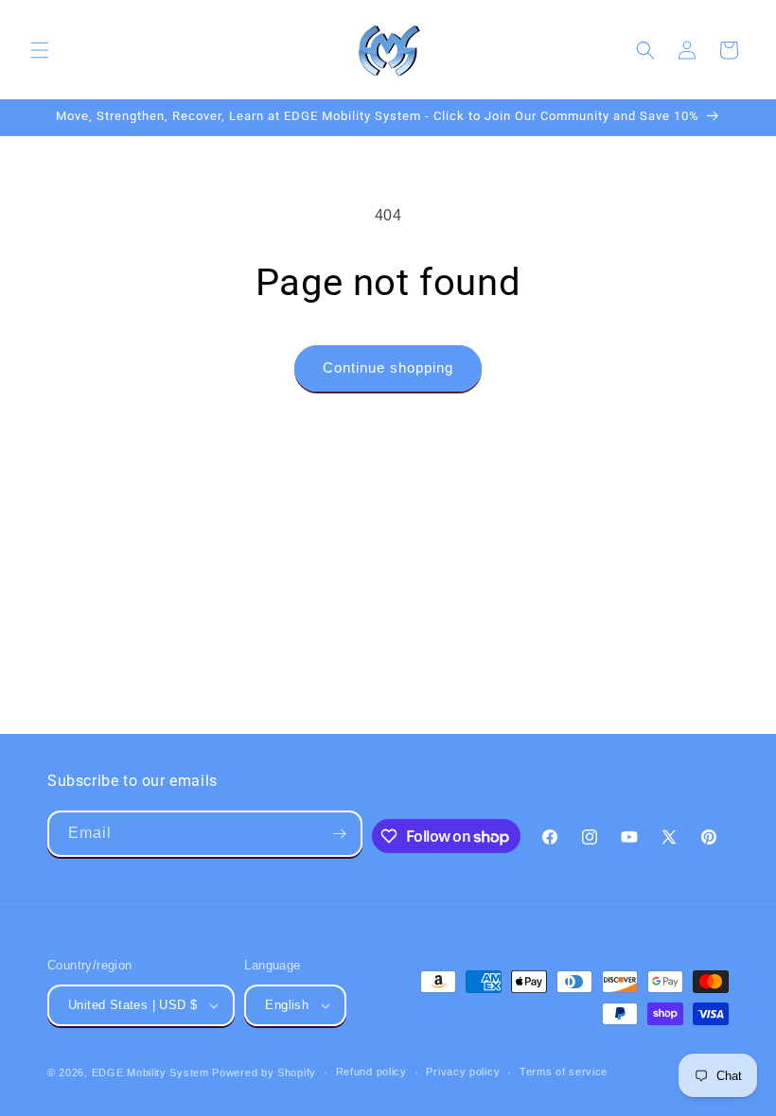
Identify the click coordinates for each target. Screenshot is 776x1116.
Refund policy (371, 1071)
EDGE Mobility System (150, 1072)
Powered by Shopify (264, 1072)
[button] (40, 50)
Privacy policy (463, 1071)
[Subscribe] (340, 834)
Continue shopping (388, 367)
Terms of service (564, 1071)
